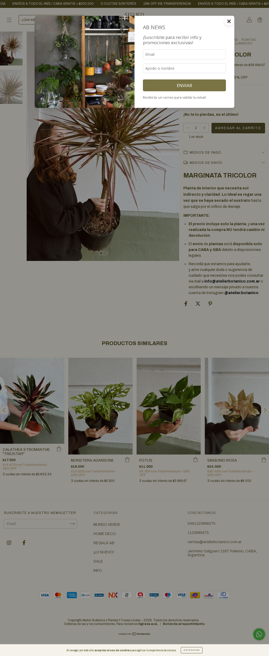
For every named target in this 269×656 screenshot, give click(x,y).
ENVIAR (184, 85)
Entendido (192, 650)
